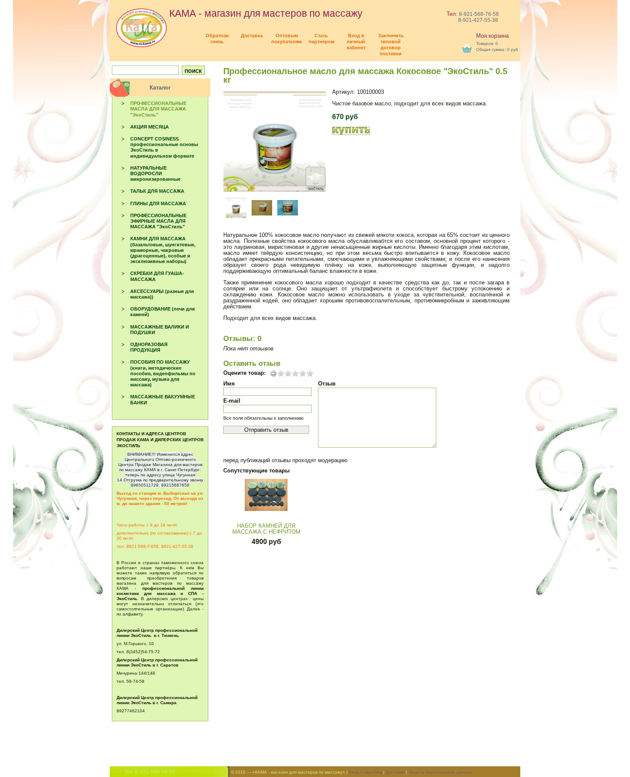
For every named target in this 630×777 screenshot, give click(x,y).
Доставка (395, 772)
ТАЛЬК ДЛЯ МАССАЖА (157, 191)
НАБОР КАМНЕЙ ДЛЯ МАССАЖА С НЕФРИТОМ (266, 529)
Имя (229, 383)
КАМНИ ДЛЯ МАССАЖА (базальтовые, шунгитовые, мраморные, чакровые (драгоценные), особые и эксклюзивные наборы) (162, 250)
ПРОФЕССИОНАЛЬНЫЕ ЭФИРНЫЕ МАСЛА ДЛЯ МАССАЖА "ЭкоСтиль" (158, 221)
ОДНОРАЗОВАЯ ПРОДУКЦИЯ (149, 347)
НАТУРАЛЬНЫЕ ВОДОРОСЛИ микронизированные (155, 173)
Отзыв (327, 383)
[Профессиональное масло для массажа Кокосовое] (274, 140)
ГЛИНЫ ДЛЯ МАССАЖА (158, 203)
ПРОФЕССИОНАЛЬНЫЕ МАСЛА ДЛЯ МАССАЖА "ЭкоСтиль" (158, 109)
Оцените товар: (244, 373)
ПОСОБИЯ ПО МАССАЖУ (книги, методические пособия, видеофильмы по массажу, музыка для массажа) (162, 373)
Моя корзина (492, 36)
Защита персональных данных (440, 772)
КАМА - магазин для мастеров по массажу (265, 13)
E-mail (231, 400)
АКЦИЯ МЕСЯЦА (149, 126)
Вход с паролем (365, 772)
